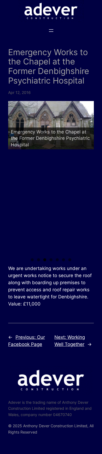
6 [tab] (63, 259)
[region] (51, 177)
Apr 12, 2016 (19, 92)
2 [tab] (38, 259)
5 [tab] (57, 259)
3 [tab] (44, 259)
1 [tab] (32, 259)
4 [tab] (51, 259)
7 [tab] (69, 259)
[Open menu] (51, 30)
